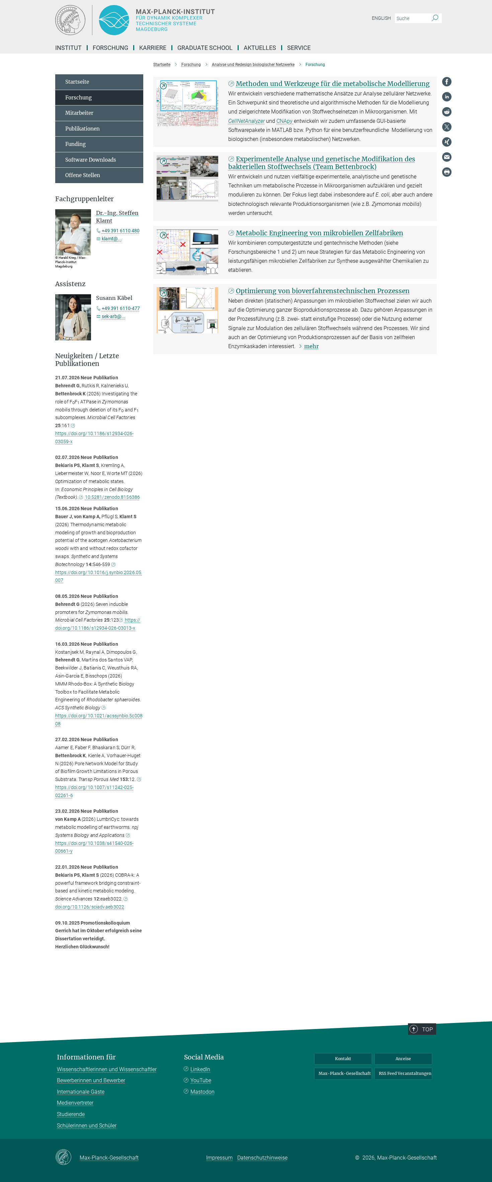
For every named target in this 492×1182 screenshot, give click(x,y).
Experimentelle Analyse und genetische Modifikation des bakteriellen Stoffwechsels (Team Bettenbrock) (321, 163)
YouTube (200, 1080)
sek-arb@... (114, 316)
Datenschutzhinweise (262, 1158)
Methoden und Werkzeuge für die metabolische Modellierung (333, 84)
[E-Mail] (447, 157)
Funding (75, 144)
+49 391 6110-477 (121, 308)
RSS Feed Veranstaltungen (405, 1073)
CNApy (285, 121)
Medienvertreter (75, 1103)
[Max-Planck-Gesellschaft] (67, 1158)
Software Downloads (90, 160)
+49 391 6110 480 (121, 230)
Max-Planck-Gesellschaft (345, 1073)
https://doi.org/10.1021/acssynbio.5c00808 (99, 719)
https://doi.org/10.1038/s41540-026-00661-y (94, 847)
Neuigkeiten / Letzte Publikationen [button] (87, 360)
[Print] (447, 172)
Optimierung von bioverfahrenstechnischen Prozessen (323, 291)
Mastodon (202, 1092)
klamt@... (112, 238)
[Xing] (447, 142)
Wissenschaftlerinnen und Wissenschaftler (107, 1069)
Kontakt (343, 1058)
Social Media (204, 1057)
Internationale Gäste (80, 1092)
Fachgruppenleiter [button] (84, 199)
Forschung (78, 97)
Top (427, 1029)
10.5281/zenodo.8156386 (112, 497)
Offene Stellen (82, 175)
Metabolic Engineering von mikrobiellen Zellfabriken (319, 233)
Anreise (403, 1058)
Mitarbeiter (79, 113)
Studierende (71, 1114)
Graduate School (205, 47)
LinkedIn (200, 1069)
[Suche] (435, 18)
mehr (311, 346)
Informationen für (86, 1057)
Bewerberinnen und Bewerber (91, 1080)
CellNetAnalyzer (246, 121)
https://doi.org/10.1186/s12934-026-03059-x (94, 437)
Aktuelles (260, 47)
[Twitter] (447, 127)
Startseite (77, 82)
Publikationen (82, 129)
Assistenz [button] (70, 284)
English (381, 18)
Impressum (219, 1158)
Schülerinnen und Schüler (86, 1125)
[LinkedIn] (447, 97)
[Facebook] (447, 82)
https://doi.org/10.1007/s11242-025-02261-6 (94, 791)
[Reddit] (447, 112)
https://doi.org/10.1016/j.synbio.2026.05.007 (98, 576)
